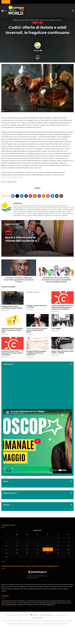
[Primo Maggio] (62, 320)
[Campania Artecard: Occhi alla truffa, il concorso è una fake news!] (12, 320)
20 (37, 549)
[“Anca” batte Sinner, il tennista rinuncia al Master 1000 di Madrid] (37, 320)
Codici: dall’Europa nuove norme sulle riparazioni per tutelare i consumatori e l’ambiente (62, 307)
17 (6, 549)
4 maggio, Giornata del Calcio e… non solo (36, 306)
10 (6, 545)
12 (27, 545)
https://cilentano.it (37, 618)
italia (41, 22)
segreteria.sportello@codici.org (11, 177)
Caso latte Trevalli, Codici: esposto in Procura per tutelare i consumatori (12, 353)
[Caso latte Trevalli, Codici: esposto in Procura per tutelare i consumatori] (12, 343)
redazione (36, 50)
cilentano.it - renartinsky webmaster (42, 615)
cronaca (21, 20)
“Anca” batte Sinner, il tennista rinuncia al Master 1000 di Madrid (36, 330)
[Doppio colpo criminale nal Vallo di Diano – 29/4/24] (62, 343)
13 (37, 545)
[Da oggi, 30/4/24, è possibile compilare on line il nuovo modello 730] (37, 343)
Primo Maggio (56, 328)
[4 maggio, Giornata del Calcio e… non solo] (37, 297)
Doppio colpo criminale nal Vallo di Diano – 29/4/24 (62, 352)
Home (16, 20)
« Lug (2, 561)
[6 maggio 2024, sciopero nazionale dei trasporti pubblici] (12, 298)
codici (38, 188)
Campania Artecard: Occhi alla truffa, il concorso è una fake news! (11, 330)
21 (47, 549)
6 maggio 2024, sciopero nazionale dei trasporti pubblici (12, 307)
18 (16, 549)
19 (27, 549)
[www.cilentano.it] (16, 10)
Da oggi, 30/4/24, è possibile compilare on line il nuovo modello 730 (36, 353)
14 (47, 545)
